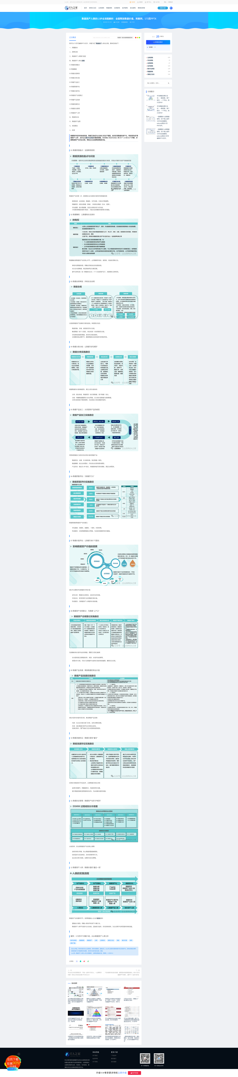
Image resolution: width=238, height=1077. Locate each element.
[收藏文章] (76, 961)
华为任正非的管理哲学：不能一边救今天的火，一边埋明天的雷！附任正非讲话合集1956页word (85, 974)
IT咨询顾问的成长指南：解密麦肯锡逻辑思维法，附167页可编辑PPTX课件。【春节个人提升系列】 (122, 974)
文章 (96, 940)
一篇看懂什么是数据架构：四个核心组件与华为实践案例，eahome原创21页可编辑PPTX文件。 (163, 134)
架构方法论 (92, 8)
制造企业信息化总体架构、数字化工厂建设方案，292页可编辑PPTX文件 (94, 1020)
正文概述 (72, 37)
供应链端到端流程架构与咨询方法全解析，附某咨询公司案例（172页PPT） (113, 1038)
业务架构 (101, 8)
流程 (83, 60)
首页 (85, 8)
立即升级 (122, 1073)
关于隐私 (95, 1061)
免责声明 (95, 1058)
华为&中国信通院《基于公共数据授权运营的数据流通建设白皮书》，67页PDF (131, 1020)
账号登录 (135, 1073)
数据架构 (109, 8)
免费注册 (170, 2)
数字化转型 (89, 138)
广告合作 (113, 1055)
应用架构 (117, 8)
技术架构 (125, 8)
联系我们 (113, 1058)
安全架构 (133, 8)
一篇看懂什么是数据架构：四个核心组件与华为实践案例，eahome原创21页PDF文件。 (163, 121)
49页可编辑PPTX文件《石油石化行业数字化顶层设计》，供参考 (75, 1020)
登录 (165, 2)
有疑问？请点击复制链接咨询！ (125, 37)
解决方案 (124, 940)
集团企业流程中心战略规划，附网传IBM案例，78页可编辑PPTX (94, 1000)
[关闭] (19, 1055)
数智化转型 (141, 8)
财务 (98, 918)
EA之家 (73, 953)
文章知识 (102, 940)
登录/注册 (163, 8)
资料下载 (72, 943)
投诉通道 (113, 1061)
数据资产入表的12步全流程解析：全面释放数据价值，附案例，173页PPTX (94, 953)
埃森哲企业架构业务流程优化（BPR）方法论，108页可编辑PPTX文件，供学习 (113, 1000)
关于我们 (95, 1055)
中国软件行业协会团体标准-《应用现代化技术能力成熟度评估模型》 (76, 1038)
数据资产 (99, 43)
